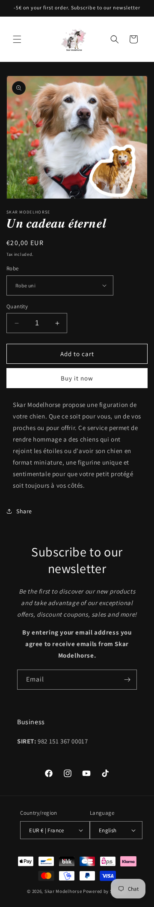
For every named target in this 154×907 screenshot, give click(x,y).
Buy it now (77, 378)
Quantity (17, 306)
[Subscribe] (127, 680)
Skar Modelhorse (63, 891)
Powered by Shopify (105, 891)
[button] (17, 39)
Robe (12, 268)
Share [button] (24, 511)
